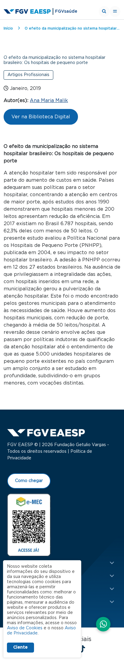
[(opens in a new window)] (29, 524)
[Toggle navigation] (115, 11)
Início (8, 28)
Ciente (20, 647)
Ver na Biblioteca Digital (40, 116)
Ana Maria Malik (49, 100)
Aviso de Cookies (24, 628)
